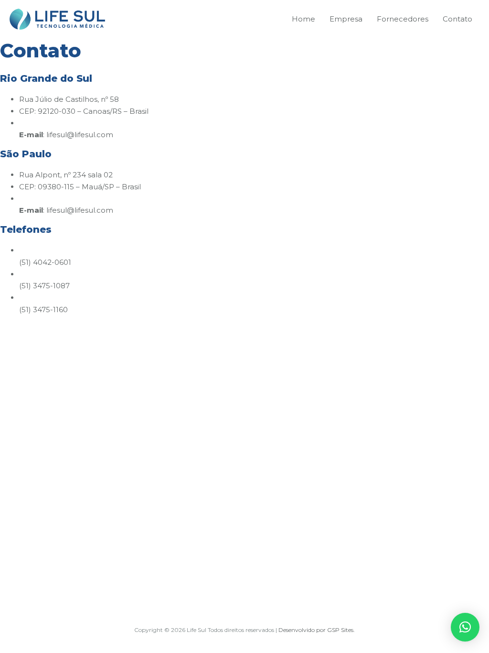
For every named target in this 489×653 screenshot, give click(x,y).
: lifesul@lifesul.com (66, 134)
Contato (457, 18)
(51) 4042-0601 (45, 262)
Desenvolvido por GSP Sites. (316, 629)
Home (303, 18)
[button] (465, 627)
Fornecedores (402, 18)
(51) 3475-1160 (43, 309)
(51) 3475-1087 (44, 285)
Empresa (346, 18)
